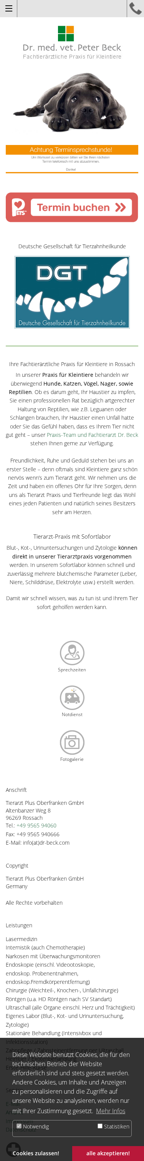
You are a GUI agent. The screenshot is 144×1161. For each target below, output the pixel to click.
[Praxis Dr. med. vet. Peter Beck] (72, 41)
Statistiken (116, 1126)
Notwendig (35, 1126)
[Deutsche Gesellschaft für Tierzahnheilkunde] (72, 291)
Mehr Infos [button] (110, 1111)
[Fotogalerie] (72, 742)
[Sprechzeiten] (72, 652)
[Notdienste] (72, 697)
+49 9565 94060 (36, 825)
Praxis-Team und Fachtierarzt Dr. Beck (92, 434)
